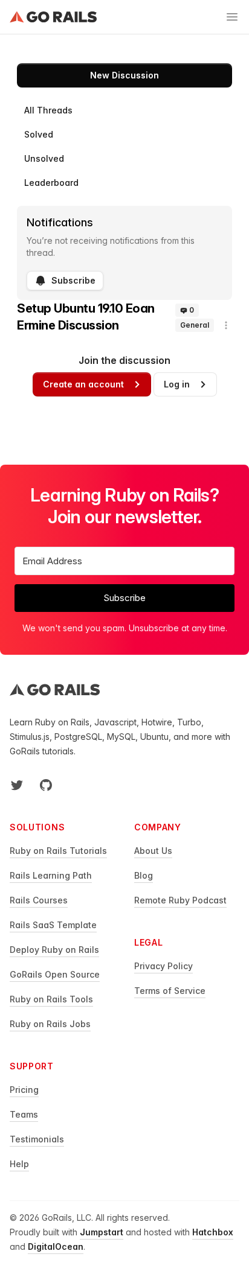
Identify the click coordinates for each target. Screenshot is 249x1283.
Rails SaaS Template (53, 925)
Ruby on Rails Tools (51, 999)
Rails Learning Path (51, 875)
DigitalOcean (55, 1246)
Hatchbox (212, 1232)
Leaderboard (51, 182)
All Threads (48, 110)
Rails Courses (39, 900)
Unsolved (44, 158)
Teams (24, 1114)
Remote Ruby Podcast (180, 900)
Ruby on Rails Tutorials (58, 850)
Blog (143, 875)
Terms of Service (169, 990)
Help (19, 1164)
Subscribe (73, 280)
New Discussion (124, 75)
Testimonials (37, 1139)
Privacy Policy (163, 966)
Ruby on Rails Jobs (50, 1024)
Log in (177, 384)
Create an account (83, 384)
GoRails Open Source (55, 974)
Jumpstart (101, 1232)
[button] (226, 325)
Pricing (24, 1089)
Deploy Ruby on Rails (54, 949)
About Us (153, 850)
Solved (38, 134)
